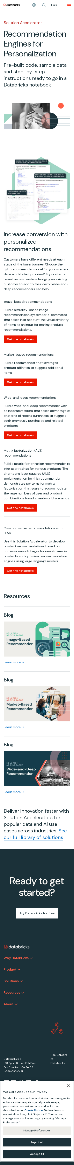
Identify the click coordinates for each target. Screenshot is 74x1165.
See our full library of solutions (35, 833)
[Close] (68, 1085)
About (9, 1004)
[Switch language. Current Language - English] (33, 4)
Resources (12, 992)
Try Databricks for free (37, 913)
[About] (16, 1004)
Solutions (11, 981)
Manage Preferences (36, 1130)
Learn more (12, 662)
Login (54, 5)
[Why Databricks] (31, 958)
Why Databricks (16, 958)
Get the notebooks (20, 339)
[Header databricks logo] (11, 5)
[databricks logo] (17, 947)
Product (10, 969)
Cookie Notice (33, 1110)
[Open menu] (69, 5)
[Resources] (22, 992)
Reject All (37, 1142)
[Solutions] (21, 981)
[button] (43, 4)
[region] (37, 1121)
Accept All (37, 1154)
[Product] (18, 969)
